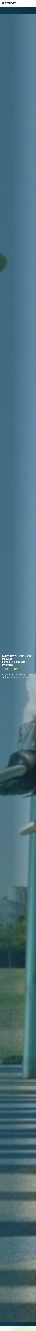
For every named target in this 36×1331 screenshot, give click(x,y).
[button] (33, 3)
